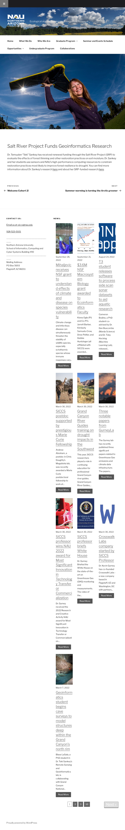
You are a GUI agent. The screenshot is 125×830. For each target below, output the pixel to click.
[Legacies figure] (85, 253)
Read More (63, 365)
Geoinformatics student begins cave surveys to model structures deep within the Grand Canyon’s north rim (64, 720)
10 (87, 804)
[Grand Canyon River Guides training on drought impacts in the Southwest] (85, 402)
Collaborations (67, 48)
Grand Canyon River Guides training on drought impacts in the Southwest (85, 430)
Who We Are (44, 41)
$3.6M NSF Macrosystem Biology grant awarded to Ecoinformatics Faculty (85, 288)
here (55, 169)
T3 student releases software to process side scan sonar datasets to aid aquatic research (107, 285)
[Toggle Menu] (4, 3)
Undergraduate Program (41, 48)
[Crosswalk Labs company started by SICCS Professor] (107, 528)
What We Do (25, 41)
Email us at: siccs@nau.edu (19, 224)
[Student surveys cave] (64, 683)
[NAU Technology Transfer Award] (64, 528)
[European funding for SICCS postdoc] (64, 402)
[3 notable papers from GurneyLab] (107, 402)
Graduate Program (65, 41)
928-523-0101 (13, 231)
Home (10, 41)
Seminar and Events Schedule (98, 41)
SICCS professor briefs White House (84, 546)
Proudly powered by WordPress (21, 822)
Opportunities (14, 48)
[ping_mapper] (107, 253)
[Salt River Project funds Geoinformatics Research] (62, 91)
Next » (111, 804)
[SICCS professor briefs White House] (85, 528)
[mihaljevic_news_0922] (64, 253)
